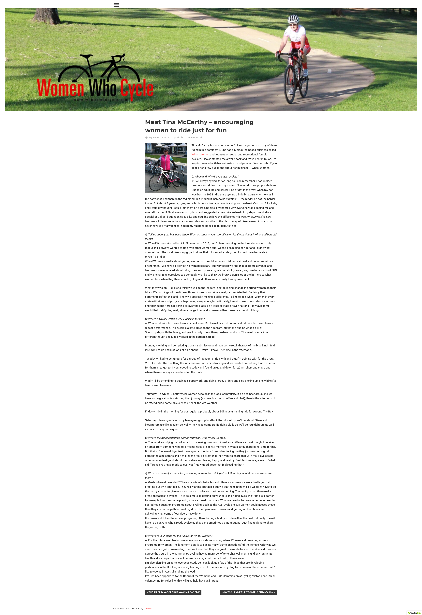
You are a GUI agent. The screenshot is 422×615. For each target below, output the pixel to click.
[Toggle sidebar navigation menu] (116, 5)
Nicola (180, 137)
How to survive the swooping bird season (247, 593)
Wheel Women (200, 154)
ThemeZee (149, 608)
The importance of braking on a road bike (174, 593)
